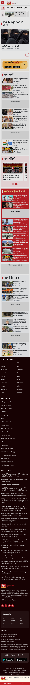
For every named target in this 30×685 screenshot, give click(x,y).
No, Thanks (7, 683)
